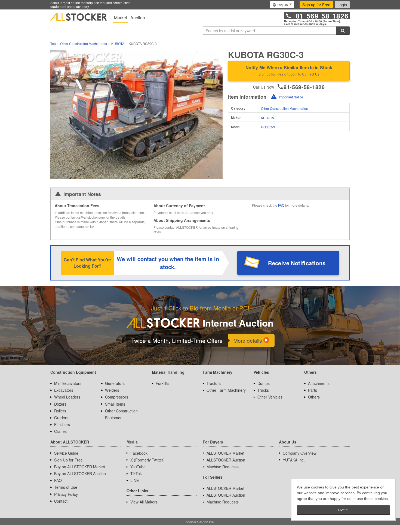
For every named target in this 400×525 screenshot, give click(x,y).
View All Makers (144, 502)
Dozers (60, 404)
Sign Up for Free (68, 460)
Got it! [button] (343, 510)
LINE (134, 480)
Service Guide (66, 453)
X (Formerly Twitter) (147, 460)
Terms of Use (65, 487)
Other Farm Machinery (226, 390)
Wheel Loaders (67, 397)
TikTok (136, 473)
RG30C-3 (268, 127)
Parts (312, 390)
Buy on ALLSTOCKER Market (79, 466)
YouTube (138, 466)
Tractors (214, 383)
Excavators (63, 390)
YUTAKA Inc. (294, 460)
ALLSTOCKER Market (225, 453)
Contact (60, 501)
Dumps (263, 383)
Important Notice (291, 97)
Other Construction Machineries (284, 108)
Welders (112, 390)
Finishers (62, 424)
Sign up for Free (316, 4)
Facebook (138, 453)
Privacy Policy (66, 494)
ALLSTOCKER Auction (226, 460)
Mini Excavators (67, 383)
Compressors (116, 397)
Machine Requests (223, 466)
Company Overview (299, 453)
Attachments (319, 383)
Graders (61, 417)
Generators (115, 383)
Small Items (115, 404)
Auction (137, 17)
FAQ (281, 205)
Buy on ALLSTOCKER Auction (80, 473)
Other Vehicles (269, 397)
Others (314, 397)
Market (120, 17)
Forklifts (162, 383)
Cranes (60, 431)
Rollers (60, 411)
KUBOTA (267, 117)
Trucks (263, 390)
